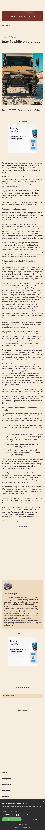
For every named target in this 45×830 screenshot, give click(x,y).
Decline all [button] (33, 819)
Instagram (6, 779)
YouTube (5, 791)
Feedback (6, 797)
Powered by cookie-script (22, 827)
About (4, 773)
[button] (22, 824)
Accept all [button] (11, 819)
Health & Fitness (9, 26)
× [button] (43, 801)
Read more (14, 811)
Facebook (6, 785)
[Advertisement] (22, 552)
